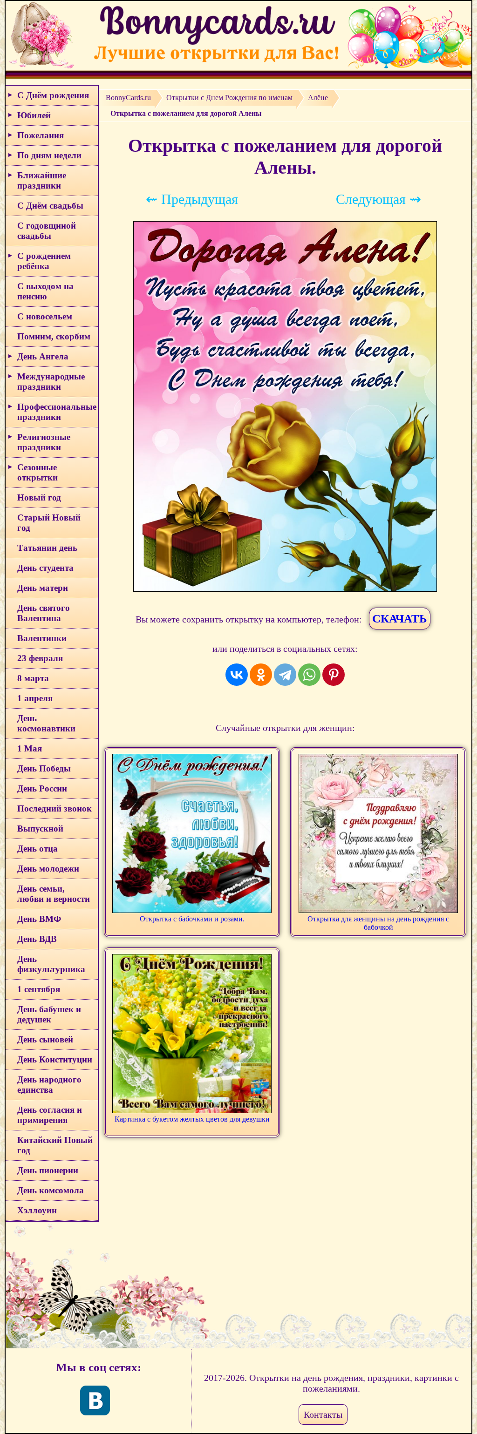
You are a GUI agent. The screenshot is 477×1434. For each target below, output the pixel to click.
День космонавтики (46, 723)
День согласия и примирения (49, 1115)
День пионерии (47, 1170)
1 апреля (35, 698)
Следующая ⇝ (378, 199)
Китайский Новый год (55, 1145)
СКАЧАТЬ (399, 618)
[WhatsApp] (309, 674)
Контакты (323, 1414)
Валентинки (42, 638)
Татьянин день (47, 548)
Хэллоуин (37, 1210)
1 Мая (29, 748)
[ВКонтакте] (236, 674)
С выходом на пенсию (45, 291)
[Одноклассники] (261, 674)
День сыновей (45, 1039)
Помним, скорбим (53, 336)
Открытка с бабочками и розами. (192, 919)
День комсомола (50, 1190)
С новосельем (44, 316)
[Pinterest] (333, 674)
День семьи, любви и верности (53, 894)
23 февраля (40, 658)
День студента (45, 568)
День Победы (44, 768)
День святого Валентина (43, 613)
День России (42, 788)
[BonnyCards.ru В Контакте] (95, 1400)
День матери (42, 588)
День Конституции (54, 1059)
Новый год (39, 497)
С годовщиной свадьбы (46, 231)
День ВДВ (37, 939)
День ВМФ (39, 919)
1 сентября (38, 989)
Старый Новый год (49, 523)
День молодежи (48, 868)
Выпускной (40, 828)
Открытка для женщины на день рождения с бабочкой (378, 923)
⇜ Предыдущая (192, 199)
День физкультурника (51, 964)
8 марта (33, 678)
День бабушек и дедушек (49, 1014)
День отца (37, 848)
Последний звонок (54, 808)
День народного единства (49, 1085)
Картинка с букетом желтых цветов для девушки (192, 1119)
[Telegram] (285, 674)
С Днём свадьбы (50, 205)
